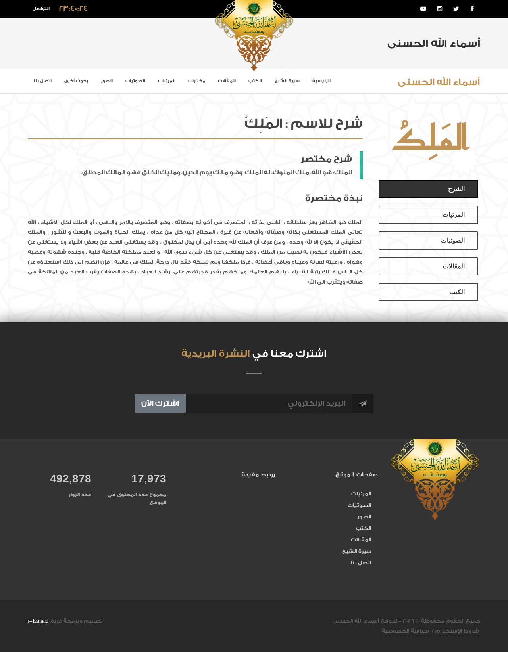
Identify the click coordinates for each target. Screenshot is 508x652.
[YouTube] (423, 8)
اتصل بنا (43, 81)
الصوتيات (135, 81)
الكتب (255, 81)
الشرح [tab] (456, 188)
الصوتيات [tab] (453, 240)
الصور (107, 81)
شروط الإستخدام (457, 631)
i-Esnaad (38, 621)
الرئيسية (321, 81)
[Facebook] (472, 8)
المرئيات (166, 81)
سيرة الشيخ (287, 81)
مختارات (196, 81)
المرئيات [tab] (454, 214)
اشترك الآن (160, 403)
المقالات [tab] (454, 266)
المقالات (227, 81)
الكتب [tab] (457, 292)
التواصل (41, 8)
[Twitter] (456, 8)
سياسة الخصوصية (405, 631)
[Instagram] (440, 8)
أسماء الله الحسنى (439, 82)
